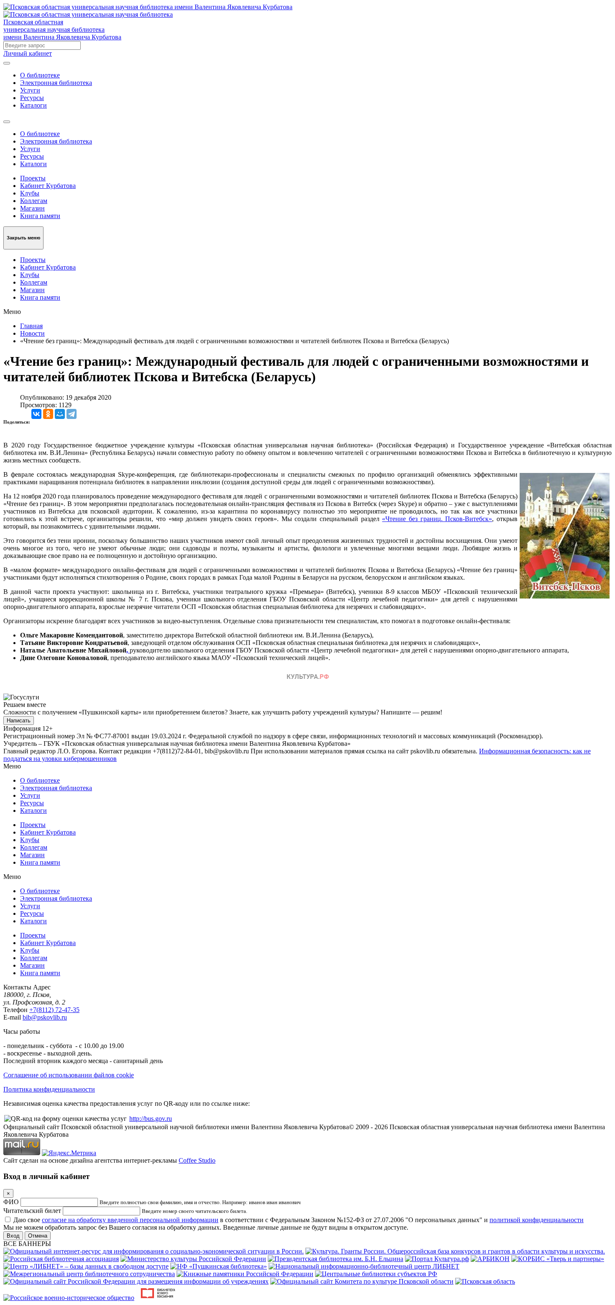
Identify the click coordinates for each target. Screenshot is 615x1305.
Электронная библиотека (56, 82)
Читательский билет (32, 1210)
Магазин (32, 208)
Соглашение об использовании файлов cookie (68, 1075)
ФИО (11, 1201)
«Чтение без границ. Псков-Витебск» (437, 518)
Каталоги (33, 105)
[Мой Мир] (60, 414)
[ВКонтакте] (36, 414)
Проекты (33, 178)
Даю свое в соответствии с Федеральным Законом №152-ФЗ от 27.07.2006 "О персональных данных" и (298, 1219)
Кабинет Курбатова (48, 185)
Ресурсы (32, 97)
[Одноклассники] (48, 414)
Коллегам (33, 200)
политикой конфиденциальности (536, 1219)
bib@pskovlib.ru (45, 1017)
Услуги (30, 90)
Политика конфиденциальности (49, 1089)
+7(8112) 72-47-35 (54, 1009)
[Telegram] (72, 414)
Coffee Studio (197, 1160)
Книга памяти (40, 215)
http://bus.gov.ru (150, 1118)
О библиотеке (40, 75)
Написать (19, 720)
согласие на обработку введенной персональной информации (130, 1219)
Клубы (29, 193)
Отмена (37, 1236)
